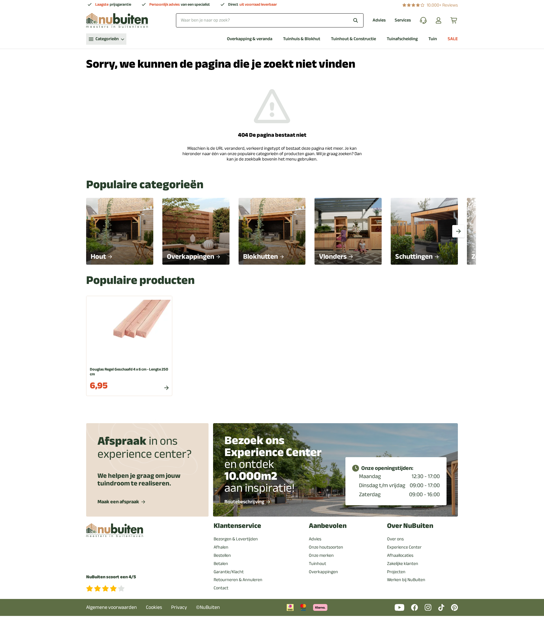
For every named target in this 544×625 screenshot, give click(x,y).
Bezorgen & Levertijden (236, 539)
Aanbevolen (328, 525)
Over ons (395, 539)
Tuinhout (317, 563)
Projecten (396, 572)
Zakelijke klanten (402, 563)
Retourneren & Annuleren (238, 579)
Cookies (154, 607)
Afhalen (221, 547)
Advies (379, 20)
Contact (221, 588)
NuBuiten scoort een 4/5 (111, 577)
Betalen (221, 563)
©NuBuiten (208, 607)
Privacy (179, 607)
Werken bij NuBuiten (406, 579)
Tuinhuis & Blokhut (301, 39)
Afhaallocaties (400, 555)
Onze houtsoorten (326, 547)
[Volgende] (458, 231)
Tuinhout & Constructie (353, 39)
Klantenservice (237, 525)
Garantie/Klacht (229, 572)
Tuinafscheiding (402, 39)
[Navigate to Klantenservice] (423, 20)
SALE (453, 39)
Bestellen (222, 555)
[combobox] (270, 20)
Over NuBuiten (410, 525)
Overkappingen (323, 572)
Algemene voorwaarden (111, 607)
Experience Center (404, 547)
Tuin (432, 39)
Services (403, 20)
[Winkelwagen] (454, 20)
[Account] (438, 20)
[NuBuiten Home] (117, 20)
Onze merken (321, 555)
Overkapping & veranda (249, 39)
